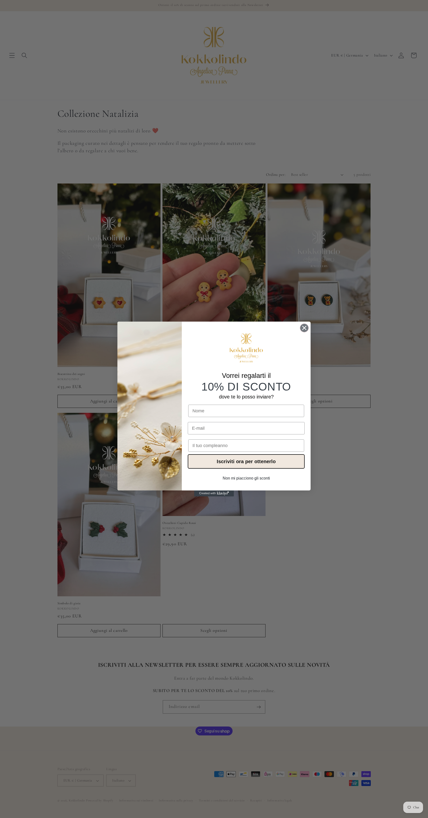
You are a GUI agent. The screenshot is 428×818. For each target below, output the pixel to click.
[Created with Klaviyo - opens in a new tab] (214, 493)
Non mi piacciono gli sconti (246, 478)
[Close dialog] (304, 328)
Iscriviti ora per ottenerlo (246, 461)
